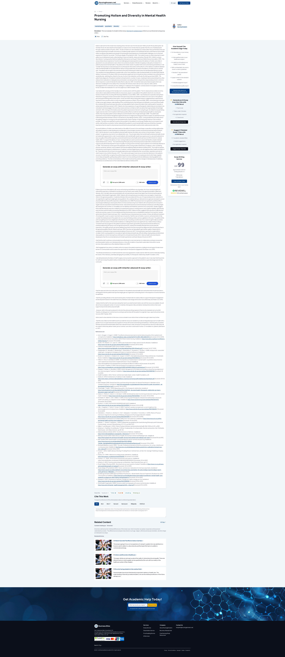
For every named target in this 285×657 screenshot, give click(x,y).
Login (174, 3)
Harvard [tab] (116, 504)
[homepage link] (95, 11)
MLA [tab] (102, 504)
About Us (155, 3)
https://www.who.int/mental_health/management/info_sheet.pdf (116, 485)
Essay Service (147, 628)
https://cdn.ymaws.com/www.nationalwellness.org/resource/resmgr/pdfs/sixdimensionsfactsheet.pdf (126, 379)
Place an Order (185, 3)
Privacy (165, 650)
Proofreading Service (149, 633)
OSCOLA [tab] (142, 504)
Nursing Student (182, 27)
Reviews (148, 3)
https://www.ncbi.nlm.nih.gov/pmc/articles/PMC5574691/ (113, 354)
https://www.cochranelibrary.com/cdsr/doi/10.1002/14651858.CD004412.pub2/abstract (121, 367)
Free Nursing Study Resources (165, 634)
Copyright (179, 650)
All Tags (162, 522)
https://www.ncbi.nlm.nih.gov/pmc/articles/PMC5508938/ (113, 481)
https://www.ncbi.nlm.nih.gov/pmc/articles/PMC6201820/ (124, 396)
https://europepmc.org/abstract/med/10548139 (111, 456)
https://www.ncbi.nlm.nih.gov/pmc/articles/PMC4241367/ (113, 344)
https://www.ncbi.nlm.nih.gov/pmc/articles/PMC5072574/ (143, 399)
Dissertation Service (149, 630)
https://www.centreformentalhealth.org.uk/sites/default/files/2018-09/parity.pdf (120, 348)
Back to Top (97, 645)
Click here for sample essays (134, 31)
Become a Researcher (166, 630)
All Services (146, 636)
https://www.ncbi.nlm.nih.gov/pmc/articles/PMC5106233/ (141, 409)
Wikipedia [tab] (133, 504)
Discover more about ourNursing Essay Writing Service (179, 91)
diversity (116, 26)
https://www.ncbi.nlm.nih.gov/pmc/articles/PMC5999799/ (139, 371)
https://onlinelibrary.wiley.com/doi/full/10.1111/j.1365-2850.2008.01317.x (131, 337)
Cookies (183, 650)
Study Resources (137, 3)
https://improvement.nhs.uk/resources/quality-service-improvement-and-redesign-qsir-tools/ (124, 437)
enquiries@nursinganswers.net (184, 627)
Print (98, 36)
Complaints (187, 650)
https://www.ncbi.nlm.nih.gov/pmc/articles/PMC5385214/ (124, 358)
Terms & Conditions (172, 650)
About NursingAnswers (166, 628)
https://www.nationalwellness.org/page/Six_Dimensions (113, 434)
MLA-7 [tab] (108, 504)
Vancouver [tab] (124, 504)
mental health (99, 26)
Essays (100, 11)
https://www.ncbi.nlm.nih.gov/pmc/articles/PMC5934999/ (114, 416)
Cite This (105, 36)
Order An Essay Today (179, 181)
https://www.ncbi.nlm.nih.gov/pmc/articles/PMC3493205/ (113, 405)
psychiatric (108, 26)
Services (126, 3)
